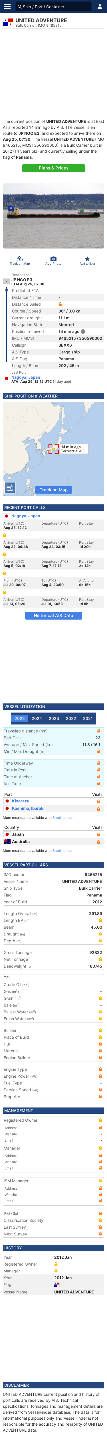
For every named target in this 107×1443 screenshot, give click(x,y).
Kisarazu (20, 800)
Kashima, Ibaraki (28, 808)
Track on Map (54, 489)
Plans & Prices (53, 168)
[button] (100, 6)
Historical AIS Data (53, 615)
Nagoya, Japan (25, 377)
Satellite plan (63, 817)
